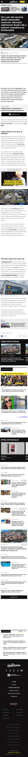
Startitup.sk (19, 709)
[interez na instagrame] (18, 670)
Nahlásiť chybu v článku (7, 332)
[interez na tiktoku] (14, 670)
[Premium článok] (5, 530)
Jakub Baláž (6, 52)
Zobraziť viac (14, 597)
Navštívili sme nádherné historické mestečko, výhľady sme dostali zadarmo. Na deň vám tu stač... (16, 9)
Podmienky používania (13, 724)
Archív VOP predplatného (14, 736)
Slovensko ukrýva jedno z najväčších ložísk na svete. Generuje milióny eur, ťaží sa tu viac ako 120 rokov (14, 654)
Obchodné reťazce (23, 508)
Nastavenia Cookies (14, 693)
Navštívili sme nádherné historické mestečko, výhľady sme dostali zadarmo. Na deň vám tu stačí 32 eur (12, 359)
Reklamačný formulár (13, 742)
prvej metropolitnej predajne (9, 275)
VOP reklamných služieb (13, 730)
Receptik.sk (6, 712)
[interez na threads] (10, 670)
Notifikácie (14, 696)
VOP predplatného (13, 733)
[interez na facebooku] (6, 670)
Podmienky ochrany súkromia (13, 727)
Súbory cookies (14, 690)
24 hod (20, 631)
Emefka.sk (19, 715)
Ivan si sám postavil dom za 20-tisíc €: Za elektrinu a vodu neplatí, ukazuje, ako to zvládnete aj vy (13, 636)
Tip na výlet (11, 355)
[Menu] (2, 1)
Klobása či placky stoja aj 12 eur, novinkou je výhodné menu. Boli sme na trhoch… (18, 325)
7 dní (25, 631)
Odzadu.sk (19, 712)
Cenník (14, 684)
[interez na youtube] (22, 670)
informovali (18, 88)
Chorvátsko (24, 480)
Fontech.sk (6, 718)
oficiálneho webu (7, 261)
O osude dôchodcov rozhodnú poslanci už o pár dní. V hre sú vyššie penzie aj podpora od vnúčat (14, 642)
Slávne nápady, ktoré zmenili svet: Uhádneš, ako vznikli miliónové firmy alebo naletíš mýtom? (14, 390)
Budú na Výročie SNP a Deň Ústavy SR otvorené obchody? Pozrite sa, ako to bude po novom (15, 648)
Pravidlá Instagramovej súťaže (13, 739)
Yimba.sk (5, 715)
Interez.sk (6, 709)
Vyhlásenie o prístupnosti (14, 745)
